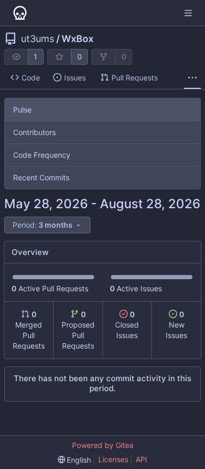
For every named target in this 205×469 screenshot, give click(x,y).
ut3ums (37, 39)
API (141, 459)
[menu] (47, 225)
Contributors (34, 132)
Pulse (22, 109)
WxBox (78, 39)
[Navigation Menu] (189, 13)
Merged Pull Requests (29, 330)
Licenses (113, 459)
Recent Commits (41, 177)
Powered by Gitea (103, 445)
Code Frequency (41, 154)
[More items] (192, 78)
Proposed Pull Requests (78, 330)
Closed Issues (127, 325)
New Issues (176, 325)
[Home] (20, 13)
